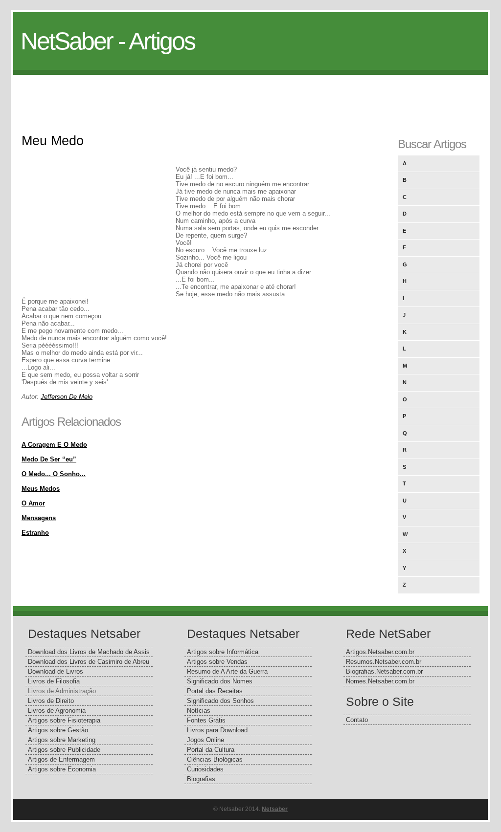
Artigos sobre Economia (62, 769)
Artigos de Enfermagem (61, 759)
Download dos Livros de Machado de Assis (89, 652)
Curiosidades (205, 769)
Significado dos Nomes (219, 681)
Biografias (201, 779)
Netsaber (275, 809)
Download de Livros (55, 671)
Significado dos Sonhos (220, 700)
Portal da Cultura (210, 749)
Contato (357, 719)
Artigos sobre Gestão (58, 730)
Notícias (198, 710)
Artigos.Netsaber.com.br (380, 652)
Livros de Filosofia (54, 681)
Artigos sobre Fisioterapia (64, 720)
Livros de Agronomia (57, 710)
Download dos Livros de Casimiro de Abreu (88, 661)
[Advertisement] (250, 97)
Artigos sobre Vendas (217, 661)
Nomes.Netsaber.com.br (380, 681)
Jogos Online (205, 740)
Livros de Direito (51, 700)
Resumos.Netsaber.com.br (383, 661)
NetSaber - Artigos (108, 41)
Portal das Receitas (215, 691)
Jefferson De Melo (66, 396)
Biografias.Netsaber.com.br (384, 671)
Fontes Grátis (206, 720)
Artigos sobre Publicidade (64, 749)
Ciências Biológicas (215, 759)
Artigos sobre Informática (222, 652)
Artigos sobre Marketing (61, 740)
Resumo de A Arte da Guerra (227, 671)
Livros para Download (217, 730)
